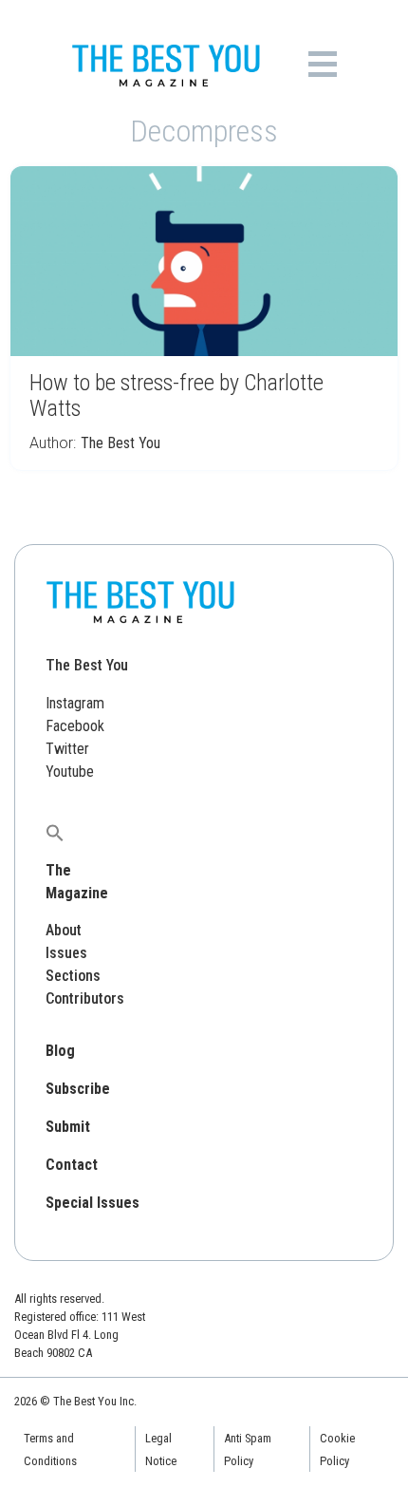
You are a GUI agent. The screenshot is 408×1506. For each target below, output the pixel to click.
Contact (72, 1165)
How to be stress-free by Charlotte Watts (176, 395)
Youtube (70, 771)
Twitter (67, 749)
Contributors (85, 998)
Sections (73, 976)
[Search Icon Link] (55, 832)
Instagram (75, 703)
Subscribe (78, 1089)
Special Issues (92, 1203)
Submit (68, 1127)
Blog (60, 1051)
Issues (66, 953)
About (64, 930)
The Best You (120, 443)
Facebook (75, 726)
